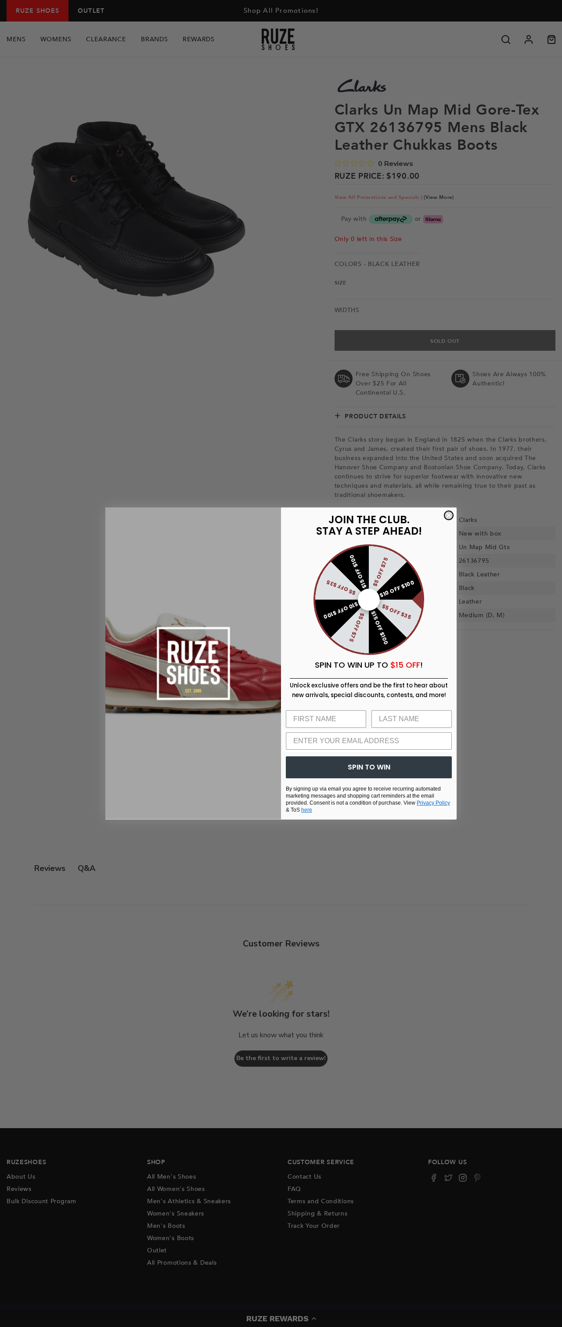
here (306, 810)
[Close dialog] (448, 515)
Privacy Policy (433, 803)
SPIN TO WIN (369, 767)
